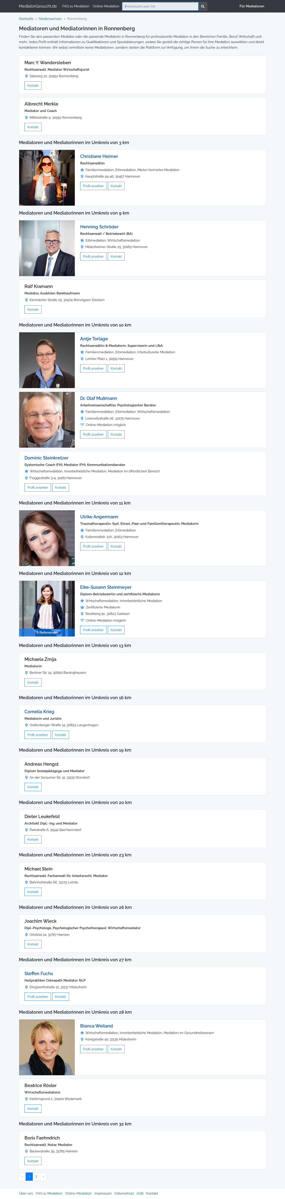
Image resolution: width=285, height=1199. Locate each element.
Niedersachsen (50, 19)
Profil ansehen (93, 186)
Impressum (103, 1193)
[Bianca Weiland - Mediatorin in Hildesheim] (47, 1047)
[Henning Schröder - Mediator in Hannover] (47, 248)
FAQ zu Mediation (75, 6)
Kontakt (33, 85)
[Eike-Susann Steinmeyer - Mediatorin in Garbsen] (47, 608)
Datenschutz (124, 1193)
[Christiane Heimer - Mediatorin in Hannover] (47, 178)
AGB (139, 1193)
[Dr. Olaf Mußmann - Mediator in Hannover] (47, 419)
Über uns (26, 1193)
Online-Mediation (106, 6)
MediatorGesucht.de (38, 6)
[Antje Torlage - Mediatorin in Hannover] (47, 360)
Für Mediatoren (252, 6)
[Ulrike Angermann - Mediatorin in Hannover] (47, 538)
